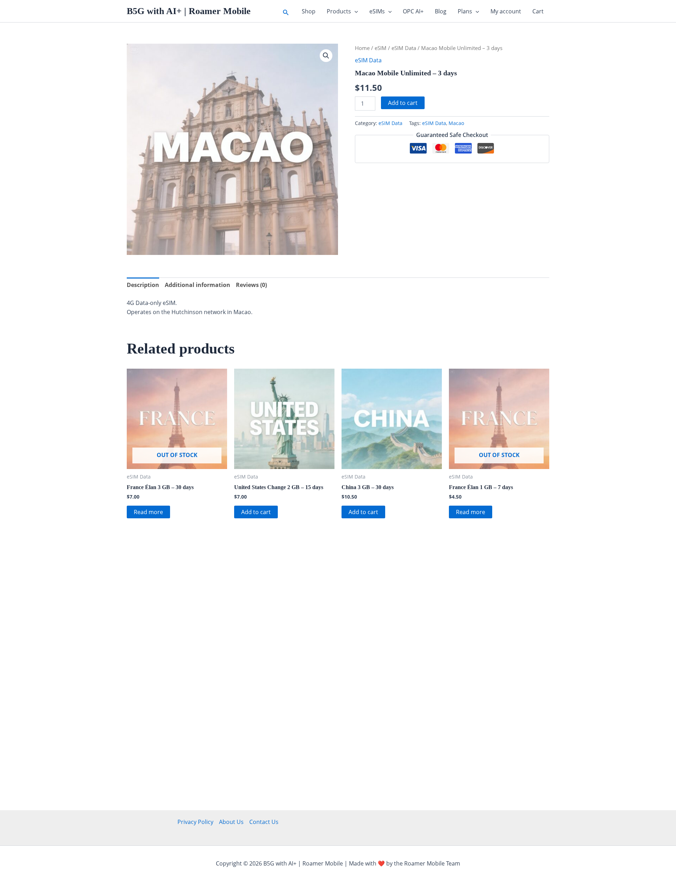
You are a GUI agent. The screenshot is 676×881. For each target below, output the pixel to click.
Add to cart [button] (256, 512)
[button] (286, 11)
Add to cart (403, 103)
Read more (148, 512)
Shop (308, 11)
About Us (231, 822)
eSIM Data (404, 47)
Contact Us (263, 822)
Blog (440, 11)
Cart (538, 11)
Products (339, 11)
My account (505, 11)
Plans (465, 11)
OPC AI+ (413, 11)
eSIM (381, 47)
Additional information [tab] (197, 285)
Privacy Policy (195, 822)
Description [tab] (143, 285)
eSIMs (377, 11)
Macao (456, 123)
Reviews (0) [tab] (251, 285)
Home (362, 47)
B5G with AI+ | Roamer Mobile (189, 11)
